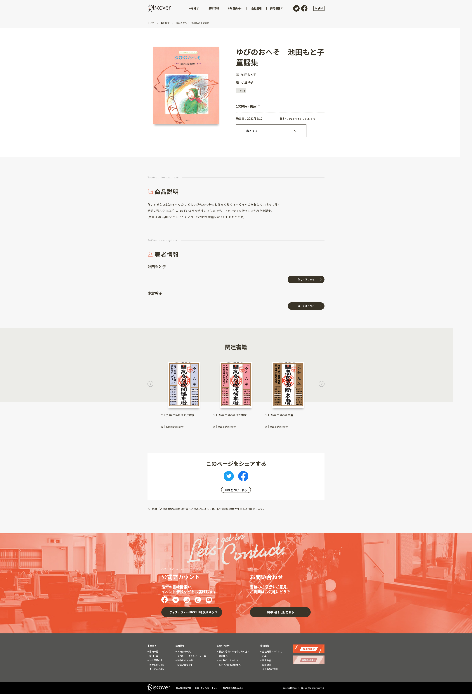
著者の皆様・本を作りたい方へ (234, 651)
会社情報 (264, 645)
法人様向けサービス (228, 660)
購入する (252, 131)
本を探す (165, 22)
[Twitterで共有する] (229, 477)
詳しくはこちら (306, 279)
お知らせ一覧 (184, 651)
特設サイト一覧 (185, 660)
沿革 (264, 656)
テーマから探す (157, 669)
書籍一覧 (153, 651)
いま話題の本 (156, 660)
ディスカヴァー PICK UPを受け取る (192, 612)
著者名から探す (157, 665)
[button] (150, 385)
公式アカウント (185, 665)
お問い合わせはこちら (280, 612)
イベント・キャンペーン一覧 (191, 656)
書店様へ (223, 656)
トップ (151, 22)
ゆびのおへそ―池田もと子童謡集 (192, 22)
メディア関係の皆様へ (229, 665)
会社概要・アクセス (272, 651)
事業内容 (266, 660)
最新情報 (180, 645)
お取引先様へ (223, 645)
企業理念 (266, 665)
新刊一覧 (153, 656)
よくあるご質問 (270, 669)
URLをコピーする (236, 490)
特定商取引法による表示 (233, 687)
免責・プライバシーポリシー (207, 687)
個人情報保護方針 (183, 687)
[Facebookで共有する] (243, 477)
